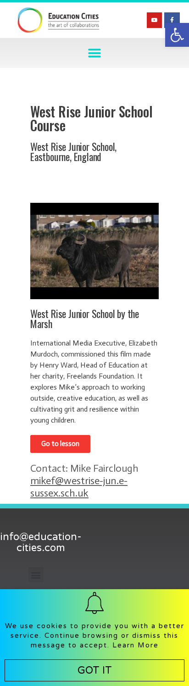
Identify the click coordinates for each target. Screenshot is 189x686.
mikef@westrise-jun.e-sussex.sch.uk (79, 486)
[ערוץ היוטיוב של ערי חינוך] (154, 20)
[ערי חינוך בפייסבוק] (172, 20)
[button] (177, 35)
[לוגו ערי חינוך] (58, 20)
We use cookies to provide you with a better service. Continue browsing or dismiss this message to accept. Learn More (94, 635)
